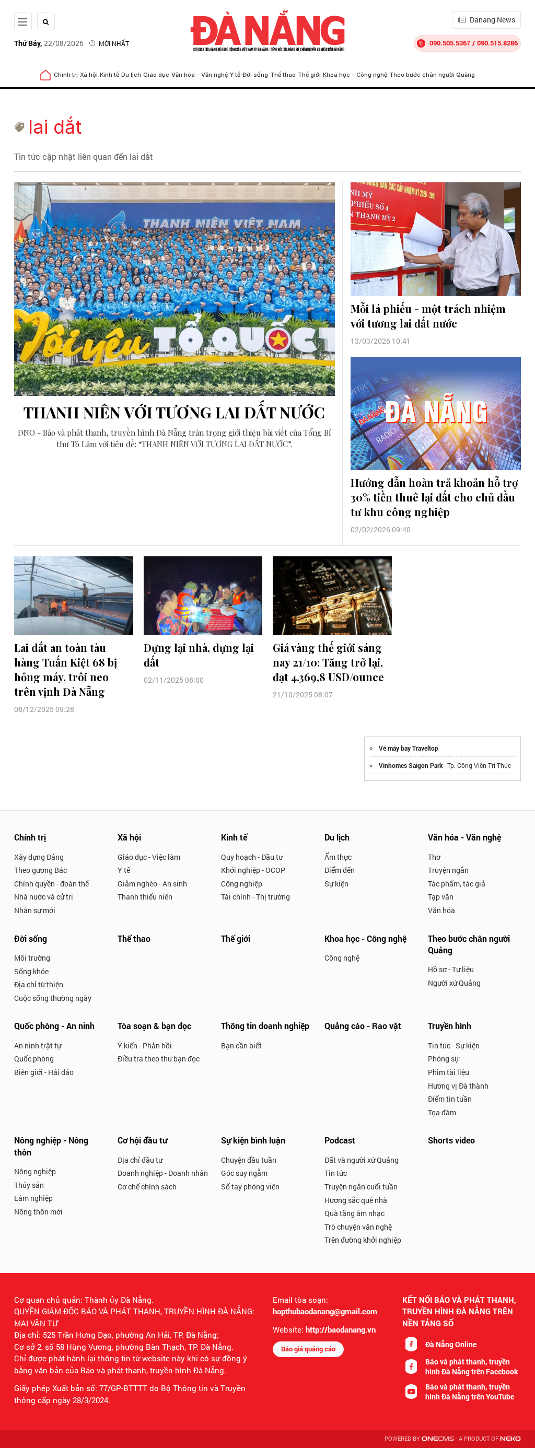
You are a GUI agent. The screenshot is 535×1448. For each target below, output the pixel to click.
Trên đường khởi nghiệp (362, 1240)
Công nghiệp (241, 884)
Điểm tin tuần (450, 1099)
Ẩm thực (338, 857)
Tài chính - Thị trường (255, 897)
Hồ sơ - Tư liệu (451, 969)
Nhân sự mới (34, 910)
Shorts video (451, 1140)
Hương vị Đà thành (458, 1086)
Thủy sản (29, 1185)
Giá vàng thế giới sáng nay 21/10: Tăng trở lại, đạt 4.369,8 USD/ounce (328, 662)
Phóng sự (443, 1059)
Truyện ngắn (448, 870)
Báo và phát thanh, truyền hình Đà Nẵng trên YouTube (469, 1392)
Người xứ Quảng (454, 983)
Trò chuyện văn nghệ (358, 1227)
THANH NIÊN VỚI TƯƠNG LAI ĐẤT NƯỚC (174, 412)
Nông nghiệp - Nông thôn (51, 1146)
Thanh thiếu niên (145, 897)
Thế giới (309, 74)
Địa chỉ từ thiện (38, 984)
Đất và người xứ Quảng (361, 1160)
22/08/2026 (49, 43)
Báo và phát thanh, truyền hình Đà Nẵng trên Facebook (471, 1366)
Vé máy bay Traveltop (408, 748)
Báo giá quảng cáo (308, 1348)
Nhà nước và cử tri (43, 897)
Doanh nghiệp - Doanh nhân (163, 1173)
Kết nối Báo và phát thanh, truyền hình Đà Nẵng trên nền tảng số (459, 1311)
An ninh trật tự (37, 1045)
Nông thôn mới (38, 1212)
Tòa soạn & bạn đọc (154, 1025)
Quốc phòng (34, 1059)
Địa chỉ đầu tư (140, 1160)
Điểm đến (339, 870)
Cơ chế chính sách (147, 1187)
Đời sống (255, 74)
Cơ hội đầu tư (142, 1140)
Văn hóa (441, 910)
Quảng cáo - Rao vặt (362, 1025)
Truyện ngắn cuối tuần (361, 1187)
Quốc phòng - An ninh (54, 1025)
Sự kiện (336, 884)
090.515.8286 (497, 43)
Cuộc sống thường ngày (52, 998)
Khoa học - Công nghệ (355, 74)
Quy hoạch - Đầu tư (252, 857)
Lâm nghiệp (33, 1198)
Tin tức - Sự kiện (454, 1045)
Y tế (235, 74)
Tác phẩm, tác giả (456, 884)
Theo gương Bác (40, 870)
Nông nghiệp (35, 1171)
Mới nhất (114, 43)
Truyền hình (449, 1025)
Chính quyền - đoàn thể (51, 884)
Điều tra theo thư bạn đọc (159, 1059)
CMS (438, 1438)
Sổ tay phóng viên (250, 1187)
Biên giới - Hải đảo (44, 1072)
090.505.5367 (449, 43)
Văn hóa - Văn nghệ (199, 74)
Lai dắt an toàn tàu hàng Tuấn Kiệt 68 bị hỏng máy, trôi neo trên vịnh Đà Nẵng (65, 669)
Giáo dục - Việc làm (149, 857)
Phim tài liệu (448, 1072)
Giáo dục (156, 74)
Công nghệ (341, 958)
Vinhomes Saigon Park (411, 765)
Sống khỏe (31, 971)
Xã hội (89, 74)
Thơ (434, 857)
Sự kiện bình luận (253, 1140)
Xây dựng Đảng (39, 857)
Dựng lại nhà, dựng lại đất (199, 654)
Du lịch (131, 74)
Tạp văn (440, 897)
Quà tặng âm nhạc (354, 1213)
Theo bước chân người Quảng (432, 74)
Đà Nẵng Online (450, 1344)
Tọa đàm (442, 1112)
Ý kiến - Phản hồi (145, 1045)
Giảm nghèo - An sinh (152, 884)
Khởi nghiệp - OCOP (253, 870)
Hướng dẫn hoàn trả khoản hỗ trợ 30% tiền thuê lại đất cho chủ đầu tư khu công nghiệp (434, 497)
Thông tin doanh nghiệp (265, 1025)
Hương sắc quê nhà (355, 1200)
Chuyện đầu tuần (248, 1160)
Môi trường (32, 958)
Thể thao (283, 74)
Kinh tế (109, 74)
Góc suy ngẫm (244, 1173)
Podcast (339, 1140)
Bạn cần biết (241, 1045)
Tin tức (335, 1173)
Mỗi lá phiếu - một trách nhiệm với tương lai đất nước (428, 315)
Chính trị (66, 74)
